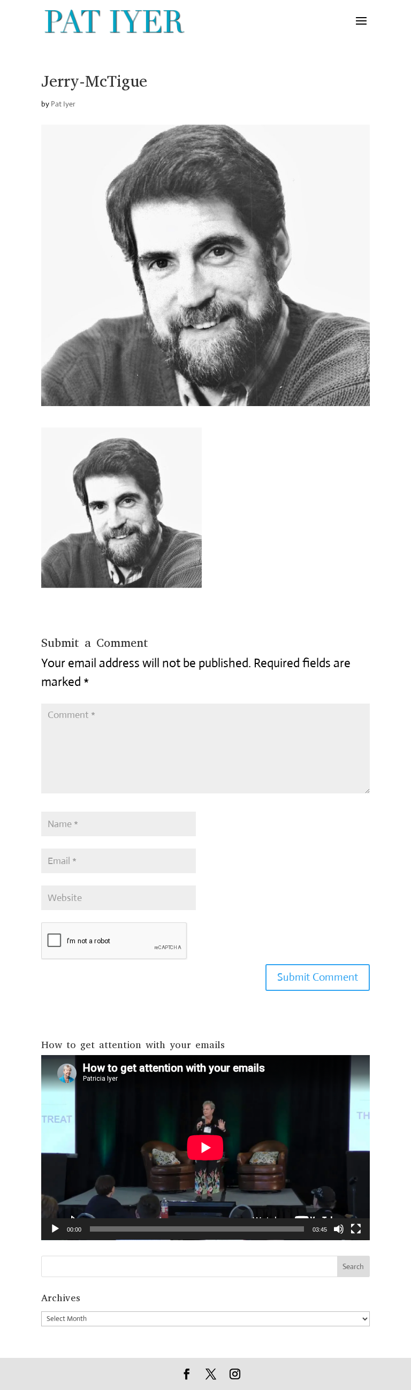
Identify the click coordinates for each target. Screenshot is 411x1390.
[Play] (55, 1229)
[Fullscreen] (356, 1229)
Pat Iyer (63, 104)
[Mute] (338, 1229)
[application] (205, 1147)
